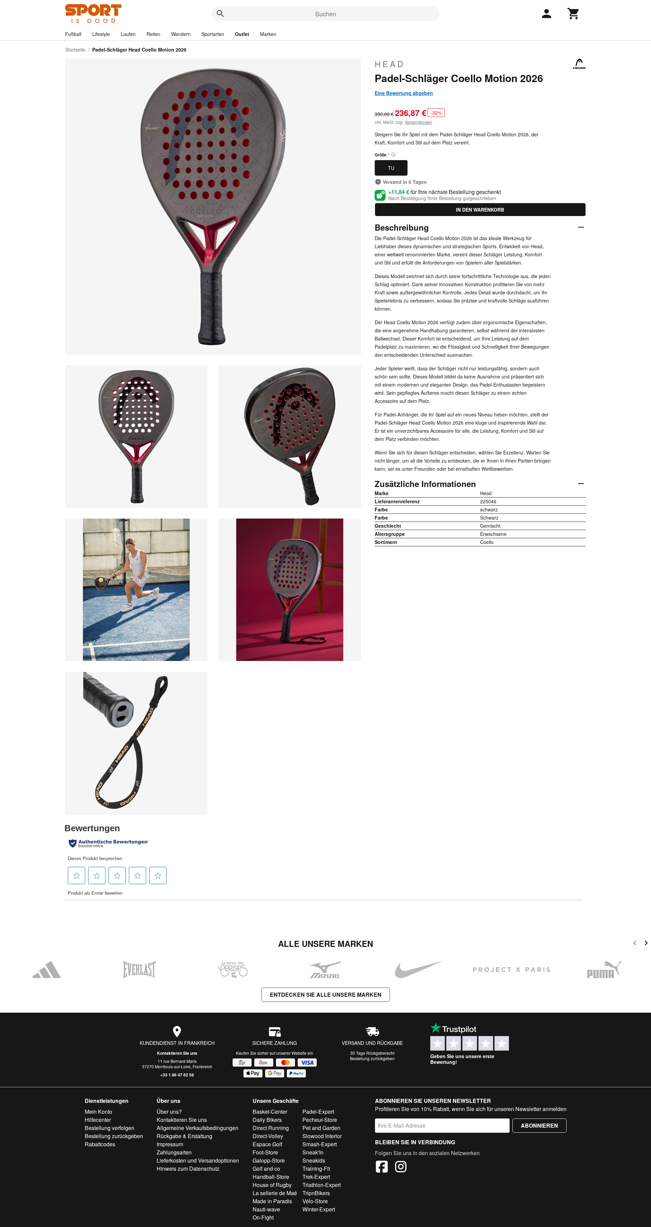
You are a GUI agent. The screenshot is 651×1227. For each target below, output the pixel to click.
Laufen (128, 34)
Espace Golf (267, 1144)
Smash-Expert (319, 1144)
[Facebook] (382, 1167)
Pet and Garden (321, 1128)
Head (390, 63)
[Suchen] (220, 13)
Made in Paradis (272, 1201)
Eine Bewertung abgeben (404, 93)
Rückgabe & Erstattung (184, 1136)
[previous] (635, 944)
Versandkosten (418, 122)
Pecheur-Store (319, 1120)
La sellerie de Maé (275, 1193)
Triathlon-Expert (321, 1185)
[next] (646, 944)
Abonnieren (539, 1125)
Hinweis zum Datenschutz (188, 1168)
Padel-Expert (318, 1111)
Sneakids (313, 1160)
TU (391, 167)
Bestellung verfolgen (109, 1128)
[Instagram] (401, 1167)
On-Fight (263, 1217)
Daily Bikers (267, 1120)
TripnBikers (316, 1193)
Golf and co (266, 1168)
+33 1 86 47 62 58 (177, 1075)
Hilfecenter (98, 1120)
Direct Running (271, 1128)
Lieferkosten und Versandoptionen (198, 1160)
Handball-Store (271, 1177)
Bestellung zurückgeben (372, 1058)
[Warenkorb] (573, 13)
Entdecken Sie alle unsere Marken (325, 994)
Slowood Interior (322, 1136)
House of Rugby (272, 1185)
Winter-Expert (318, 1209)
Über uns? (169, 1111)
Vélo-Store (315, 1201)
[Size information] (393, 154)
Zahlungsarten (174, 1152)
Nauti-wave (266, 1209)
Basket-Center (270, 1111)
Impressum (170, 1144)
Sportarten (212, 34)
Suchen (325, 13)
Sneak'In (312, 1152)
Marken (268, 34)
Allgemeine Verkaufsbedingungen (197, 1128)
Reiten (153, 34)
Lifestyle (101, 34)
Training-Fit (316, 1168)
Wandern (181, 34)
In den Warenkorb (480, 209)
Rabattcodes (100, 1144)
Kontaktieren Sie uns (177, 1053)
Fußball (73, 34)
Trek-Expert (316, 1177)
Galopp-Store (269, 1160)
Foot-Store (265, 1152)
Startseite (75, 49)
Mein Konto (98, 1111)
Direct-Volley (268, 1136)
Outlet (242, 34)
